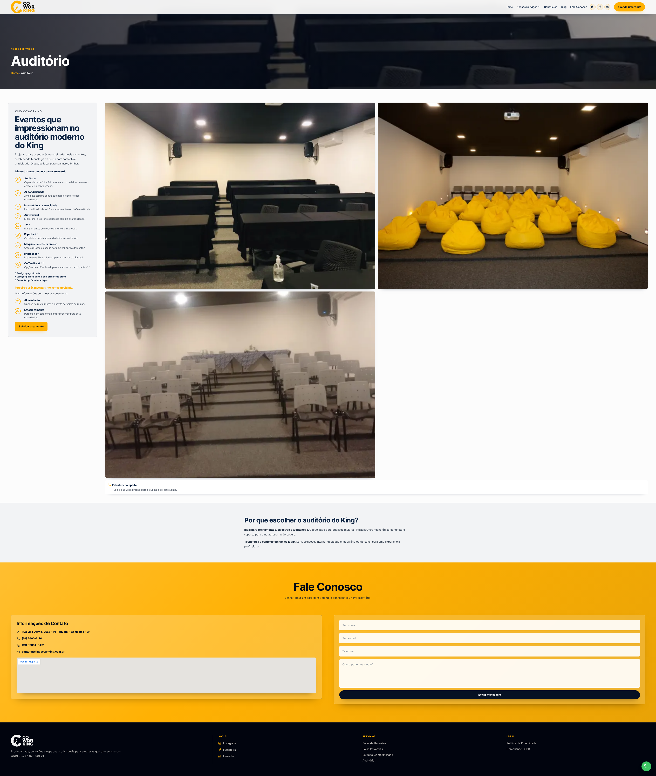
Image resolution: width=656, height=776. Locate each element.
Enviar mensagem (489, 694)
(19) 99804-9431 (33, 645)
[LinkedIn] (607, 7)
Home (509, 7)
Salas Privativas (373, 749)
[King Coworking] (23, 7)
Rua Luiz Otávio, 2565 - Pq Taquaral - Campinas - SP (56, 631)
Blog (563, 7)
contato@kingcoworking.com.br (43, 651)
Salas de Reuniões (374, 743)
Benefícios (550, 7)
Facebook (229, 749)
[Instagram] (593, 7)
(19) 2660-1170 (32, 638)
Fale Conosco (578, 7)
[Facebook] (600, 7)
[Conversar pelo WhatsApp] (646, 766)
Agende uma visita (629, 7)
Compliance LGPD (518, 749)
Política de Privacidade (521, 743)
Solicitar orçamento (31, 326)
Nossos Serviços (527, 7)
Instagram (229, 743)
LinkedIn (228, 756)
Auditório (368, 760)
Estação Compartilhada (378, 755)
